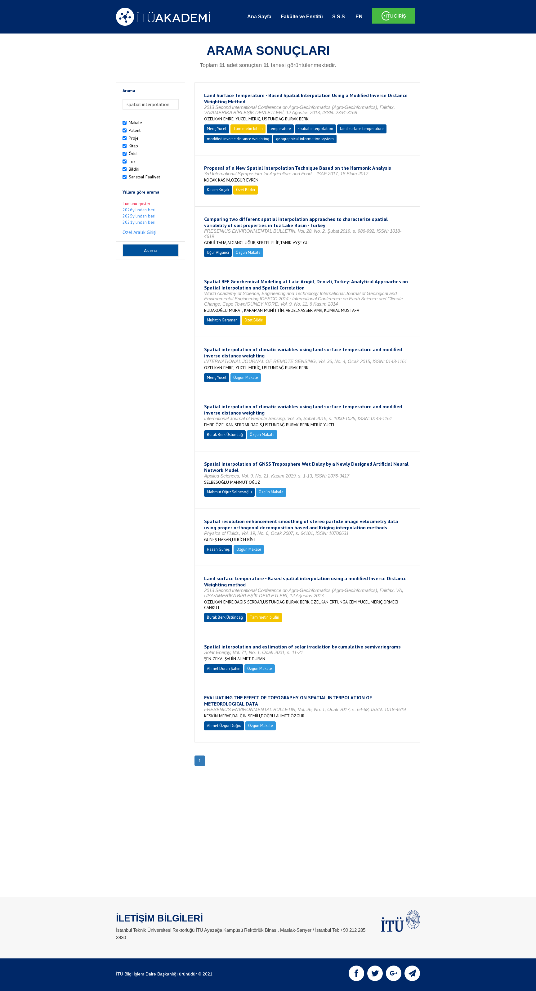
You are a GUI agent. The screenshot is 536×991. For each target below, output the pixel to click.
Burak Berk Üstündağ (225, 434)
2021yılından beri (139, 222)
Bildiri (134, 169)
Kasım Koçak (218, 189)
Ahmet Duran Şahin (223, 668)
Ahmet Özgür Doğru (224, 725)
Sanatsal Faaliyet (144, 177)
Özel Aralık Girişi (139, 232)
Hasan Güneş (218, 549)
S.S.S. (339, 16)
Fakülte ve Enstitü (302, 16)
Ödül (133, 153)
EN (359, 16)
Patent (135, 130)
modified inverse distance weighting (238, 138)
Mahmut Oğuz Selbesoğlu (229, 492)
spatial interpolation (315, 128)
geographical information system (305, 138)
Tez (132, 161)
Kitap (133, 146)
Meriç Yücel (216, 128)
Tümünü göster (136, 203)
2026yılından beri (139, 210)
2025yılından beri (139, 216)
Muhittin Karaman (222, 320)
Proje (134, 138)
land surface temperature (362, 128)
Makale (135, 122)
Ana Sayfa (259, 16)
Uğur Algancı (218, 252)
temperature (280, 128)
